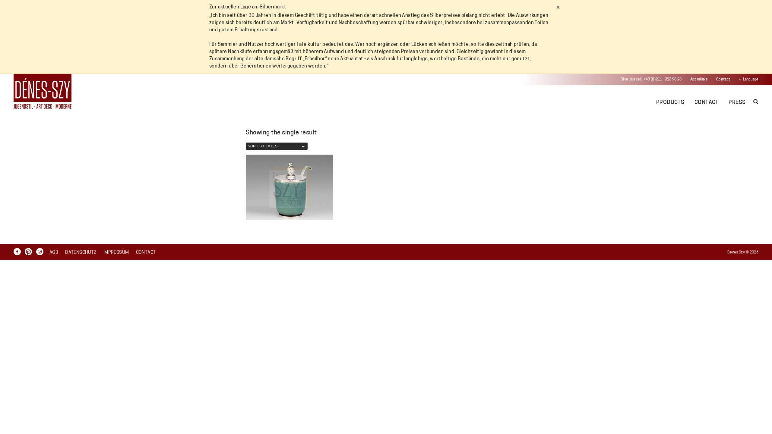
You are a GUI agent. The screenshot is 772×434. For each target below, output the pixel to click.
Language (750, 79)
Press (737, 102)
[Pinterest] (30, 251)
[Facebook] (19, 251)
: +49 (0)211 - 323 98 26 (651, 79)
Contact (723, 79)
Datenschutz (80, 252)
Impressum (116, 252)
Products (670, 102)
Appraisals (699, 79)
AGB (53, 252)
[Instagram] (41, 251)
